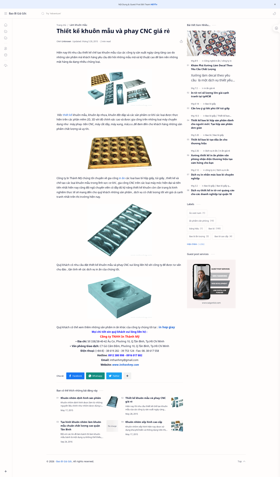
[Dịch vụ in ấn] (212, 150)
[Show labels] (196, 244)
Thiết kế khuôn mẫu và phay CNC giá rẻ (145, 399)
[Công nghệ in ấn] (213, 60)
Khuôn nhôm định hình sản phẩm (81, 398)
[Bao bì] (209, 135)
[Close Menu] (275, 4)
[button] (274, 13)
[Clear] (92, 13)
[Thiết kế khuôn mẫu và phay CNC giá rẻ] (177, 402)
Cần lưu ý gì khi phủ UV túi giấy (210, 108)
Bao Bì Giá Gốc (18, 13)
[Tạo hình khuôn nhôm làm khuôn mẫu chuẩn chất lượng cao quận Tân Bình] (112, 426)
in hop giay (167, 327)
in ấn (122, 178)
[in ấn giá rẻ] (209, 88)
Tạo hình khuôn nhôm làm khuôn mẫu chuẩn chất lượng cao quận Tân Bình (81, 425)
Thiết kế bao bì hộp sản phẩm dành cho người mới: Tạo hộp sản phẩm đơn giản (212, 124)
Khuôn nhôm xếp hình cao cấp (143, 422)
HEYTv (154, 4)
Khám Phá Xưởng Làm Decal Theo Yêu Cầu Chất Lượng (211, 67)
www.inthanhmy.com (125, 364)
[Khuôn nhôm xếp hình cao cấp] (177, 426)
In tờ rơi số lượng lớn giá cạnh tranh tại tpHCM (210, 94)
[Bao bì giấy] (210, 103)
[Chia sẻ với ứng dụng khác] (127, 375)
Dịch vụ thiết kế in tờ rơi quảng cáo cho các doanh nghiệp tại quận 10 (212, 192)
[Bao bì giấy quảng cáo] (227, 185)
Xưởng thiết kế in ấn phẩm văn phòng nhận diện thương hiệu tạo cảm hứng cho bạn (212, 159)
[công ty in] (227, 60)
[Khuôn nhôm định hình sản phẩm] (112, 402)
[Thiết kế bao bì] (225, 115)
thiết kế (67, 115)
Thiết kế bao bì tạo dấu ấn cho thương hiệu (209, 141)
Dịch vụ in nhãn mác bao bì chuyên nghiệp (212, 176)
